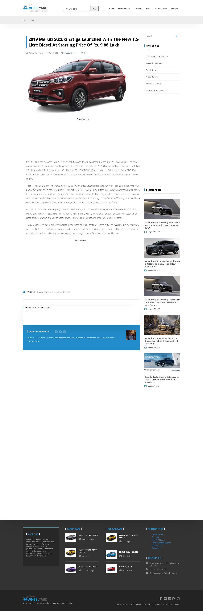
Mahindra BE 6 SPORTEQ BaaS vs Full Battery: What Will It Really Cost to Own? (162, 225)
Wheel (38, 8)
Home (111, 8)
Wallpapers (156, 548)
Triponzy (155, 537)
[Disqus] (81, 394)
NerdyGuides (157, 545)
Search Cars (124, 8)
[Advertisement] (83, 140)
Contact (177, 604)
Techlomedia (157, 534)
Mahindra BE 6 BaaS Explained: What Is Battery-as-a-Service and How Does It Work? (162, 264)
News (148, 8)
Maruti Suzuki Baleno (88, 535)
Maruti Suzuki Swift (87, 566)
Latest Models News (154, 63)
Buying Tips (161, 8)
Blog (32, 20)
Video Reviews (152, 77)
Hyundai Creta (125, 566)
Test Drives (151, 70)
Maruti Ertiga (64, 291)
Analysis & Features (154, 90)
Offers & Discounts (154, 83)
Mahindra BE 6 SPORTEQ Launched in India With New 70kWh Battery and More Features (162, 302)
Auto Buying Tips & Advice (157, 56)
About (125, 604)
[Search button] (94, 8)
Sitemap (138, 604)
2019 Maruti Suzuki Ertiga (45, 291)
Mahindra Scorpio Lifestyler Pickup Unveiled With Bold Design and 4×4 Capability (161, 341)
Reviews (174, 8)
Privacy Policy (167, 604)
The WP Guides (158, 539)
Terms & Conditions (152, 604)
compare (138, 8)
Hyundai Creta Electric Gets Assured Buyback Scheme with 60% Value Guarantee (161, 379)
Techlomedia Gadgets (161, 542)
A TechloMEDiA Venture (39, 11)
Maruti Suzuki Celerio (128, 552)
